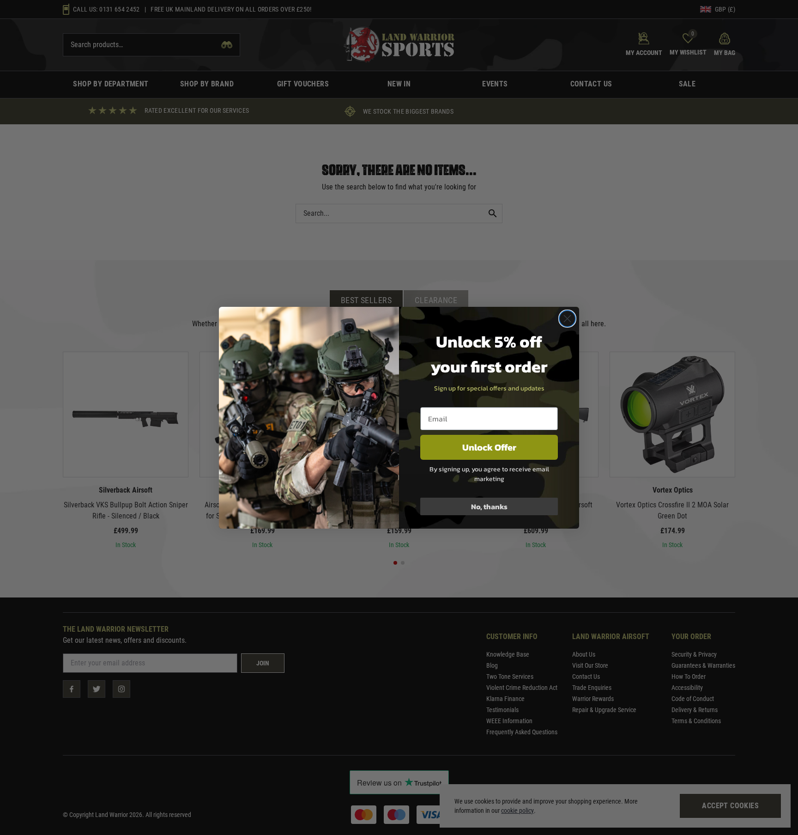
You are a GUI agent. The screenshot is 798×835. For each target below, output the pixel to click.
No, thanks (489, 506)
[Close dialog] (567, 319)
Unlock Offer (489, 447)
